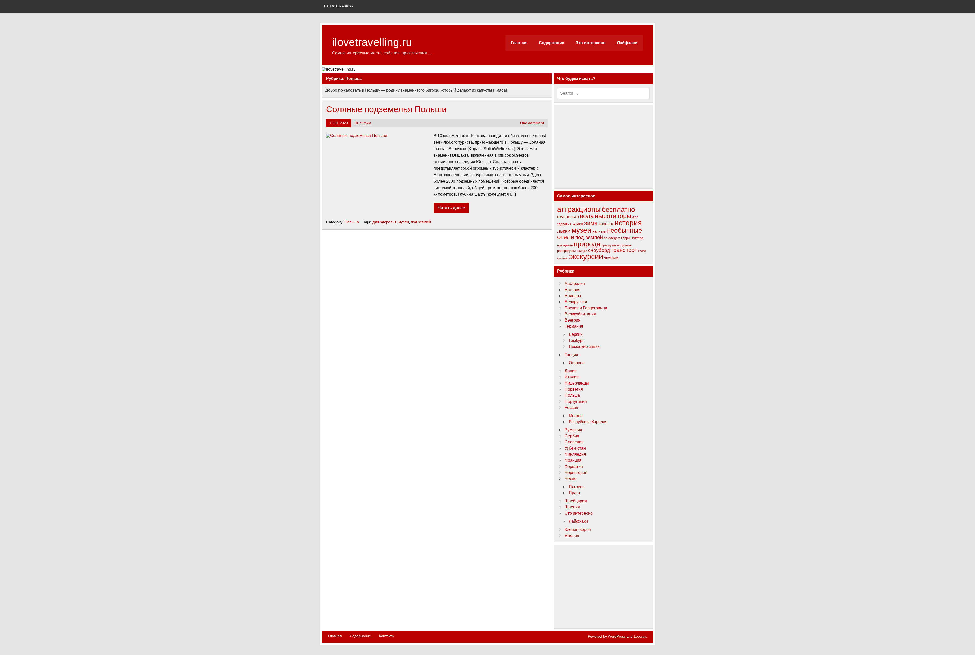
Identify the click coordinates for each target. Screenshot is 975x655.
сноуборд (599, 250)
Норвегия (574, 389)
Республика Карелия (588, 422)
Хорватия (574, 466)
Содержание (551, 43)
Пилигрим (363, 123)
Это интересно (591, 43)
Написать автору (338, 6)
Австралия (575, 283)
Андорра (573, 296)
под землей (421, 222)
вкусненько (568, 216)
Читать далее (451, 208)
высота (605, 215)
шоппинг (562, 258)
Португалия (576, 401)
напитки (599, 231)
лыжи (564, 231)
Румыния (573, 430)
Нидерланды (577, 383)
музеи (403, 222)
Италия (572, 377)
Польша (352, 222)
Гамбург (576, 340)
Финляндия (575, 454)
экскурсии (586, 256)
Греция (571, 355)
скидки (582, 251)
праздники (565, 245)
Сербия (572, 436)
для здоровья (384, 222)
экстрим (611, 258)
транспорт (624, 250)
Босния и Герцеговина (586, 308)
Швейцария (576, 501)
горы (624, 216)
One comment (532, 123)
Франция (573, 460)
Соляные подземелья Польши (386, 109)
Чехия (570, 478)
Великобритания (580, 314)
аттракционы (579, 209)
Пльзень (576, 487)
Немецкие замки (584, 346)
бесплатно (618, 209)
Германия (574, 326)
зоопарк (606, 223)
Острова (577, 363)
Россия (571, 407)
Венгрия (572, 320)
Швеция (572, 507)
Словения (574, 442)
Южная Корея (578, 529)
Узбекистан (575, 448)
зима (591, 223)
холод (642, 250)
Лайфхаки (627, 43)
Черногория (576, 472)
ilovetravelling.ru (372, 42)
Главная (519, 43)
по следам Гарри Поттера (623, 238)
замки (577, 223)
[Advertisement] (603, 146)
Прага (574, 493)
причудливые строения (616, 245)
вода (587, 215)
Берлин (576, 334)
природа (587, 244)
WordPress (617, 636)
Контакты (386, 636)
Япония (572, 535)
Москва (576, 415)
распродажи (566, 251)
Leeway (640, 636)
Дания (571, 371)
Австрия (572, 289)
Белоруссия (576, 302)
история (628, 223)
